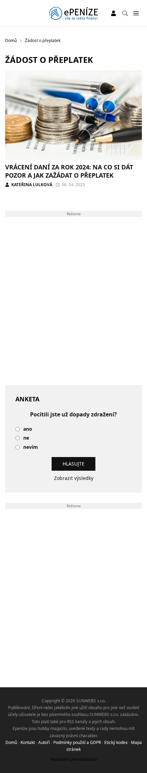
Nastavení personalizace (73, 759)
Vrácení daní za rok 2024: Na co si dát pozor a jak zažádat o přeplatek (69, 171)
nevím (30, 447)
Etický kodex (116, 742)
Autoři (44, 742)
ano (27, 429)
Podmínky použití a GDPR (77, 742)
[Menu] (136, 13)
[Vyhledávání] (125, 13)
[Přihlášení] (113, 13)
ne (26, 438)
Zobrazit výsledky (73, 478)
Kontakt (28, 742)
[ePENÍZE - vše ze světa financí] (73, 13)
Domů (11, 742)
